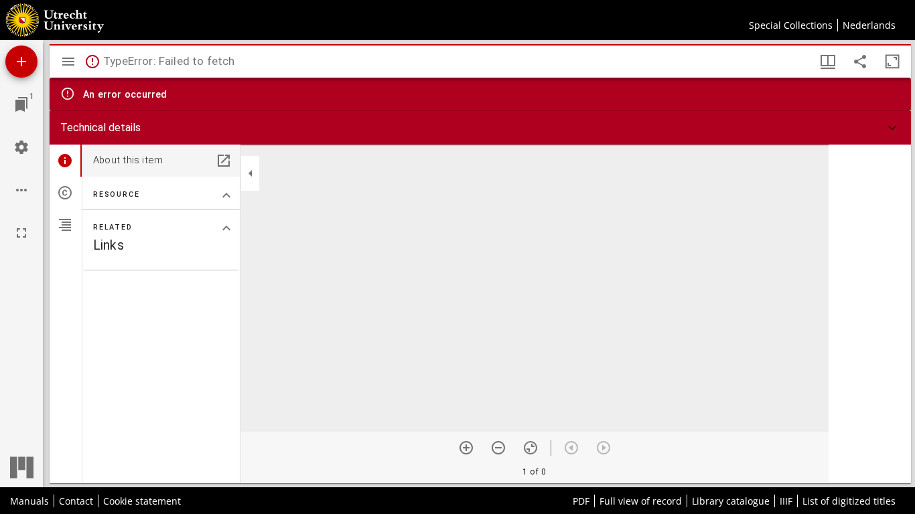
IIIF (786, 501)
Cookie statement (142, 501)
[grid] (870, 314)
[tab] (66, 161)
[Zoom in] (466, 448)
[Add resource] (21, 62)
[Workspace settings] (21, 147)
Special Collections (791, 25)
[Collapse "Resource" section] (226, 195)
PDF (581, 501)
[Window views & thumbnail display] (828, 62)
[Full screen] (21, 233)
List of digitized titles (849, 501)
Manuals (29, 501)
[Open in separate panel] (224, 161)
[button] (480, 128)
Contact (76, 501)
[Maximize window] (892, 62)
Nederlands (869, 25)
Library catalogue (731, 501)
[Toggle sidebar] (68, 62)
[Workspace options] (21, 190)
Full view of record (641, 501)
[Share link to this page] (860, 62)
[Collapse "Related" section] (226, 228)
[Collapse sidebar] (250, 173)
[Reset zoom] (530, 448)
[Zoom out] (498, 448)
